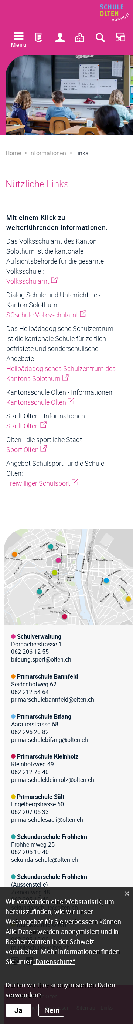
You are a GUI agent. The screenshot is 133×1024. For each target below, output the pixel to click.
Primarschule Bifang (44, 716)
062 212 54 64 (30, 692)
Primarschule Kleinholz (47, 756)
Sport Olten (26, 449)
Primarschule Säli (40, 797)
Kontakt (80, 39)
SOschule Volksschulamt (46, 314)
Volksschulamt (32, 281)
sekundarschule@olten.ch (44, 860)
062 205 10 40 (30, 852)
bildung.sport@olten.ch (41, 659)
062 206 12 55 (30, 651)
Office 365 (40, 39)
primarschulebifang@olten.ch (49, 740)
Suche (100, 39)
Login (59, 39)
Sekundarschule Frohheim (52, 837)
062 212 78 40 (30, 772)
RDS (120, 39)
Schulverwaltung (39, 636)
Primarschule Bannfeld (47, 676)
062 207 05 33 (30, 812)
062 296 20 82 (30, 732)
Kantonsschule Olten (40, 402)
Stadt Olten (26, 425)
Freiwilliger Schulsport (42, 483)
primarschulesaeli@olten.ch (47, 820)
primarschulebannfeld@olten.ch (52, 699)
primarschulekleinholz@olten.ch (52, 780)
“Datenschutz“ (54, 961)
